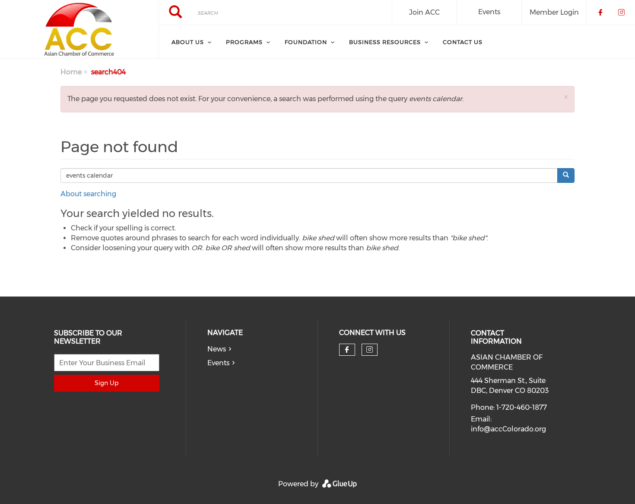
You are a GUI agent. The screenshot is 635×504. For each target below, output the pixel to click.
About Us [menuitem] (187, 41)
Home (71, 72)
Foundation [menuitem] (306, 41)
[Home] (79, 29)
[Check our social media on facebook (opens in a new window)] (346, 349)
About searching (88, 194)
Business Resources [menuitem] (385, 41)
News (216, 349)
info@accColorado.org (508, 429)
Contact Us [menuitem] (463, 41)
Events (489, 12)
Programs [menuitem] (244, 41)
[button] (566, 96)
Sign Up (106, 383)
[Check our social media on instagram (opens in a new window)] (369, 349)
